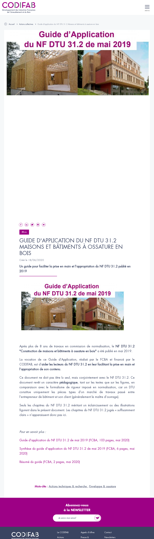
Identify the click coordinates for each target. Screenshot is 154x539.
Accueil (12, 24)
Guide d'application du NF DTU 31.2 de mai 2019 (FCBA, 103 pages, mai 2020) (74, 440)
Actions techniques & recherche (68, 486)
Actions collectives (26, 24)
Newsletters (110, 537)
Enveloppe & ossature (102, 486)
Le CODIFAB (63, 532)
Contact (108, 532)
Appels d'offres (88, 532)
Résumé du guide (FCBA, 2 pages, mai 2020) (49, 462)
